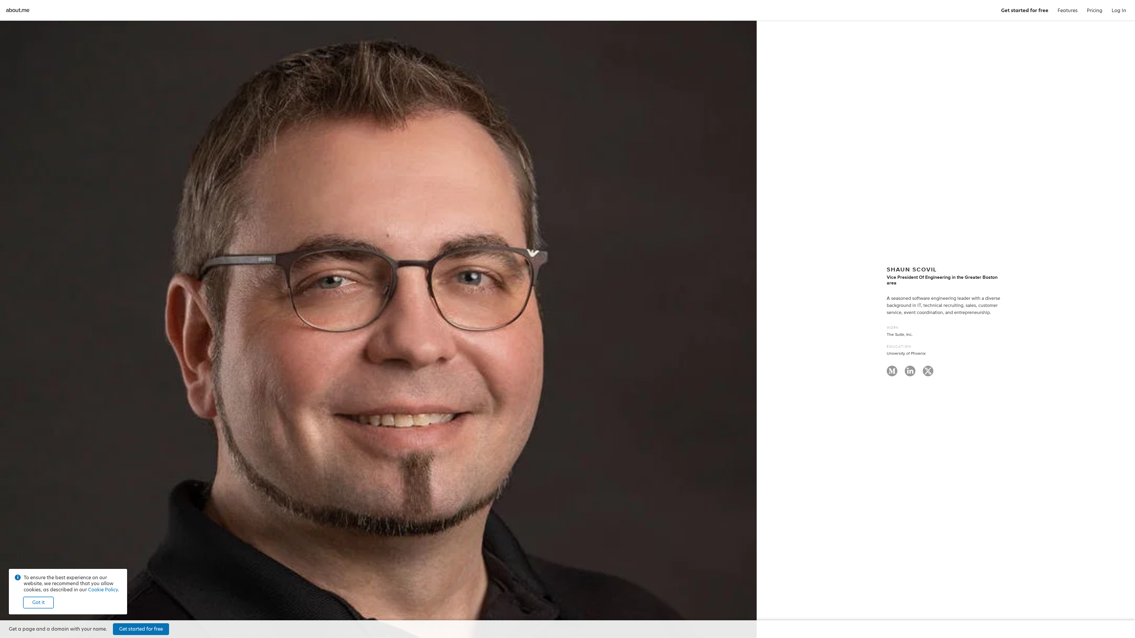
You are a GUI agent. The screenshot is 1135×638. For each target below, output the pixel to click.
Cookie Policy (103, 589)
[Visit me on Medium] (892, 373)
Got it (38, 602)
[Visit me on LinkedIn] (910, 373)
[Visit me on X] (928, 373)
